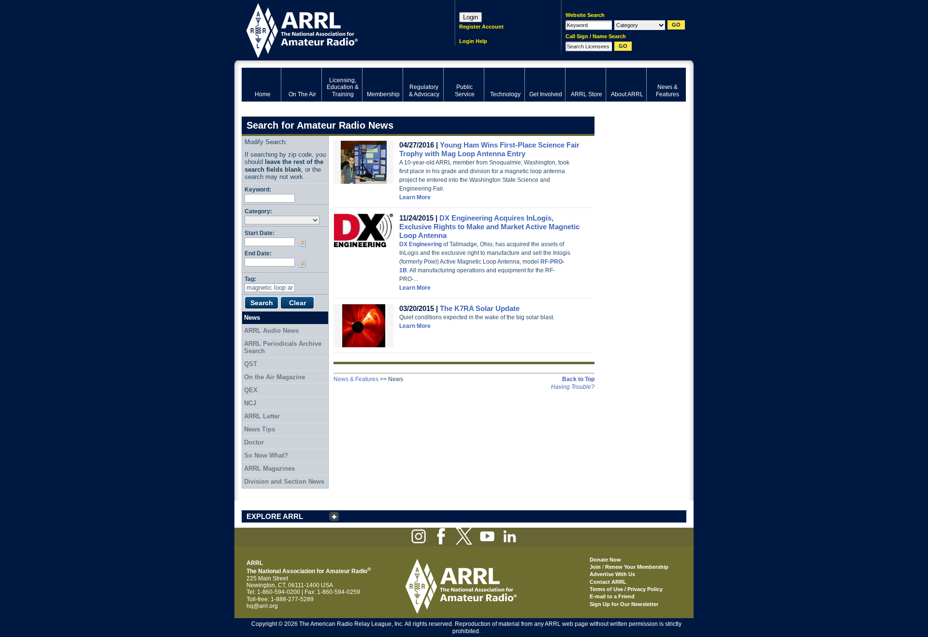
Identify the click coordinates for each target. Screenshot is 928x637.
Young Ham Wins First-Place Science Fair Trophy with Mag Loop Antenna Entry (489, 149)
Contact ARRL (608, 582)
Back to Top (578, 379)
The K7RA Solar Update (480, 308)
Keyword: (258, 189)
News (252, 317)
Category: (258, 211)
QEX (251, 390)
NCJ (250, 403)
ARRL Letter (262, 416)
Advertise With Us (612, 574)
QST (250, 364)
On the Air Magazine (274, 377)
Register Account (481, 27)
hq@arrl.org (262, 606)
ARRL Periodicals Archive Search (282, 347)
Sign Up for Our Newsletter (624, 604)
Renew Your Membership (636, 567)
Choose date (304, 243)
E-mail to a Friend (612, 596)
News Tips (259, 429)
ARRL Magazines (269, 468)
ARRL (336, 29)
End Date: (258, 253)
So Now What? (266, 455)
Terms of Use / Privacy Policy (626, 589)
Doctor (254, 442)
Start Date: (260, 233)
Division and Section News (284, 481)
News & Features (356, 379)
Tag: (250, 279)
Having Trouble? (572, 387)
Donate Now (605, 560)
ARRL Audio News (271, 330)
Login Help (473, 41)
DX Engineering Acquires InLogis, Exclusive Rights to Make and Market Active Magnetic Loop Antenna (489, 226)
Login (470, 17)
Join (595, 567)
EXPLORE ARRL (274, 516)
